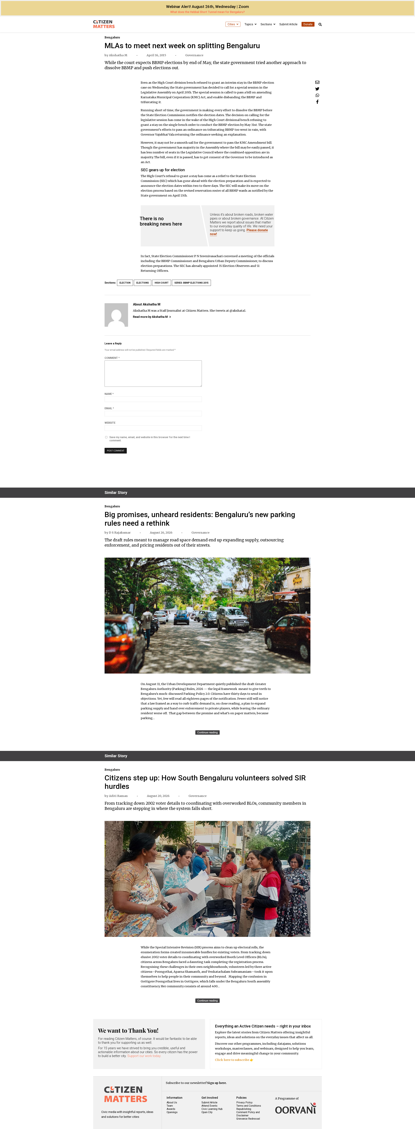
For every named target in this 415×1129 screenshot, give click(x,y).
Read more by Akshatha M (150, 316)
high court (162, 282)
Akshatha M (118, 55)
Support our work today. (144, 1056)
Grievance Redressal (248, 1118)
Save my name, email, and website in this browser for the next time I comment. (149, 439)
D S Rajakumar (120, 532)
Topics (249, 24)
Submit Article (288, 24)
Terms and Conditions (248, 1105)
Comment (112, 357)
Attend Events (209, 1105)
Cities (232, 24)
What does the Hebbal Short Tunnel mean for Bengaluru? (207, 12)
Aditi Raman (118, 796)
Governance (194, 55)
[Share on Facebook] (317, 102)
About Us (172, 1102)
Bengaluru (112, 37)
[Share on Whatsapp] (317, 95)
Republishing (243, 1109)
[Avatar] (116, 315)
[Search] (320, 24)
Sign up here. (217, 1083)
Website (110, 422)
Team (170, 1105)
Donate (308, 24)
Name (109, 393)
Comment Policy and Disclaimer (248, 1114)
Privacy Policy (244, 1102)
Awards (171, 1109)
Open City (207, 1112)
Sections (267, 24)
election (124, 282)
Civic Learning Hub (212, 1109)
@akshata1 (237, 310)
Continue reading (207, 732)
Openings (172, 1112)
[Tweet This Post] (317, 89)
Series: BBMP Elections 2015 (191, 282)
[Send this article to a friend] (317, 82)
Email (109, 408)
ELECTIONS (142, 282)
